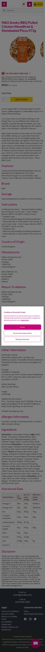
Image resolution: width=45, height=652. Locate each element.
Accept (22, 327)
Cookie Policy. (25, 320)
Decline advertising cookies (22, 333)
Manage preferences (22, 339)
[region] (22, 326)
